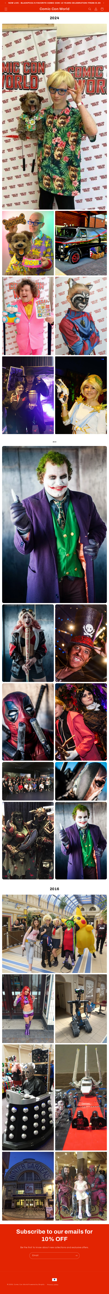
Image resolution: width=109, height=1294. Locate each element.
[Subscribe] (76, 1255)
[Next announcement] (104, 3)
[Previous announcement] (5, 3)
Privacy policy (52, 1284)
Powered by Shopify (36, 1284)
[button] (6, 9)
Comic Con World (21, 1284)
